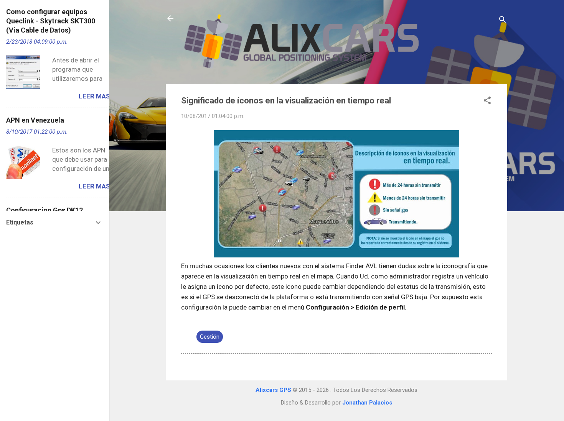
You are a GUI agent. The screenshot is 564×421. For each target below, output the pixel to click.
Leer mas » (97, 96)
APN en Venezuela (35, 120)
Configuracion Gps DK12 (44, 210)
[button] (487, 102)
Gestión (209, 336)
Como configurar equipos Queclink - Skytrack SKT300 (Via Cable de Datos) (50, 21)
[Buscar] (502, 21)
